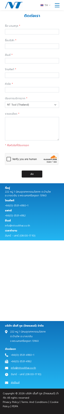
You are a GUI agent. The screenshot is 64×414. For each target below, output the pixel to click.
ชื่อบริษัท (9, 40)
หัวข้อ (8, 84)
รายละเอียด (11, 114)
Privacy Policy (11, 402)
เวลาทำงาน (11, 231)
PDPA (15, 406)
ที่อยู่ (7, 188)
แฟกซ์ (8, 210)
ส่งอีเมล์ (15, 382)
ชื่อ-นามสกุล (11, 26)
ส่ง (32, 174)
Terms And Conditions (34, 402)
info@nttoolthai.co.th (23, 368)
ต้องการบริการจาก (15, 98)
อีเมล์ (7, 55)
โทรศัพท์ (9, 69)
